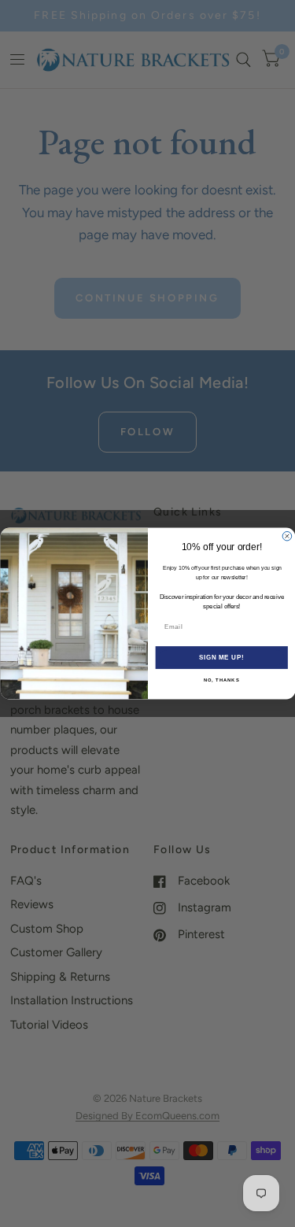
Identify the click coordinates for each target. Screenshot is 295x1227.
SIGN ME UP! (221, 657)
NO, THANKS (221, 680)
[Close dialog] (287, 536)
